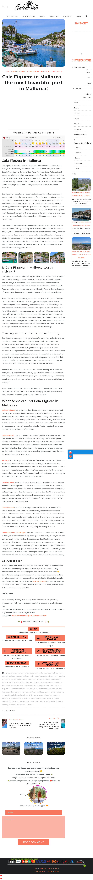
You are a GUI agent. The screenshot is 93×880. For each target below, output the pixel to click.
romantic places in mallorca (51, 682)
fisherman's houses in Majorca (39, 679)
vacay (48, 698)
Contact (67, 16)
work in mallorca (52, 673)
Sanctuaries (79, 163)
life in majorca (14, 701)
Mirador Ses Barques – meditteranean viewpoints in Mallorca (56, 742)
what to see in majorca (46, 689)
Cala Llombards (8, 410)
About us (54, 16)
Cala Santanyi (7, 435)
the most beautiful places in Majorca (24, 692)
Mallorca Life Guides (87, 95)
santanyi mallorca (22, 676)
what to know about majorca (12, 686)
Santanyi (5, 460)
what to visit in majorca (54, 692)
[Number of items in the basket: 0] (81, 54)
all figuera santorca (16, 698)
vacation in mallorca (31, 686)
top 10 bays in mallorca (17, 682)
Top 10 (76, 119)
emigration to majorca (19, 679)
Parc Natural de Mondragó (13, 532)
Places (36, 71)
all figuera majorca (35, 695)
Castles (77, 147)
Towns (59, 71)
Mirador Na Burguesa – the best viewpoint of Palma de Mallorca (33, 742)
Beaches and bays (48, 71)
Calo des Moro (8, 482)
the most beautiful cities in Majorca (15, 695)
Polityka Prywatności (40, 868)
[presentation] (81, 184)
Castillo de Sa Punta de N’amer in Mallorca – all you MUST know (81, 231)
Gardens (78, 153)
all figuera (41, 692)
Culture (76, 108)
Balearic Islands (26, 71)
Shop (79, 16)
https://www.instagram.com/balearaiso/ (29, 615)
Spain (7, 71)
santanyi (21, 673)
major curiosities (36, 676)
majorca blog (44, 686)
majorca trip (50, 701)
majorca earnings (10, 673)
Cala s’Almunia (8, 507)
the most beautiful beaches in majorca (23, 689)
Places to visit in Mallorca (82, 143)
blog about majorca (33, 682)
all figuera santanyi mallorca (35, 673)
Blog (42, 16)
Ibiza (88, 73)
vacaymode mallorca (37, 701)
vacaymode (24, 701)
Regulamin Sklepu (53, 868)
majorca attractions (38, 698)
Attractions (29, 16)
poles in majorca (21, 705)
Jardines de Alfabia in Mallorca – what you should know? (81, 201)
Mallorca (14, 71)
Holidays (77, 113)
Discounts (77, 129)
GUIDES (43, 581)
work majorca (48, 676)
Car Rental (12, 16)
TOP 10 (36, 581)
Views (77, 169)
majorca (31, 705)
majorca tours (48, 695)
